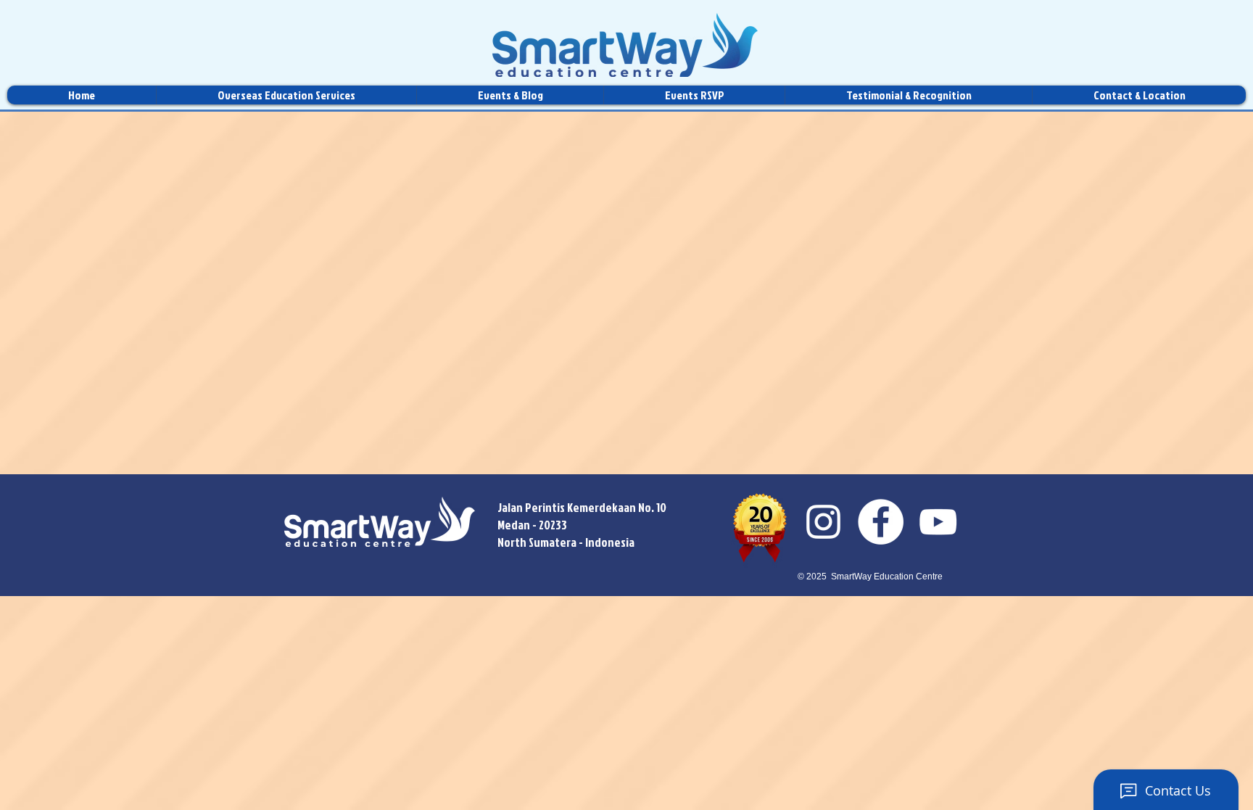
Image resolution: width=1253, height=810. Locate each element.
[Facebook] (880, 522)
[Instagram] (823, 522)
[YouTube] (938, 522)
